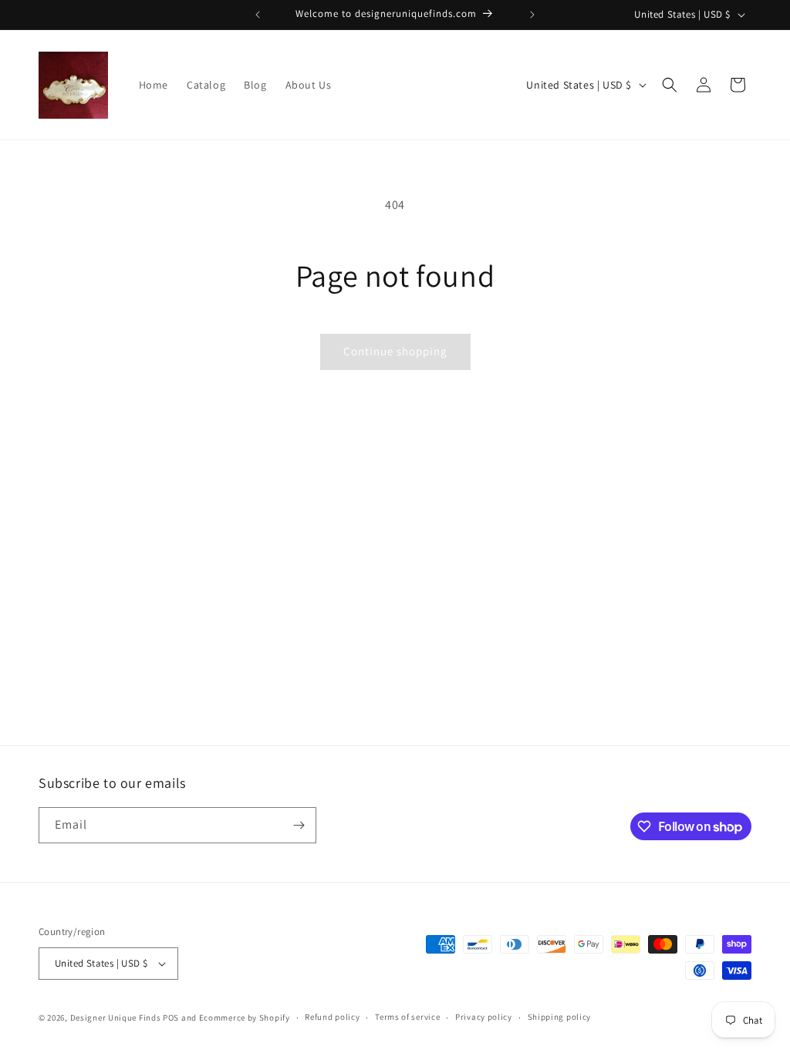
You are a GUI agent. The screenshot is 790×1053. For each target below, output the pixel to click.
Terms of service (407, 1016)
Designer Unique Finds (116, 1017)
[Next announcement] (532, 14)
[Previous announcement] (258, 14)
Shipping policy (560, 1016)
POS (171, 1017)
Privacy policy (483, 1016)
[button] (670, 85)
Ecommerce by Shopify (244, 1017)
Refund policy (332, 1016)
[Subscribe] (299, 825)
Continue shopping (395, 351)
